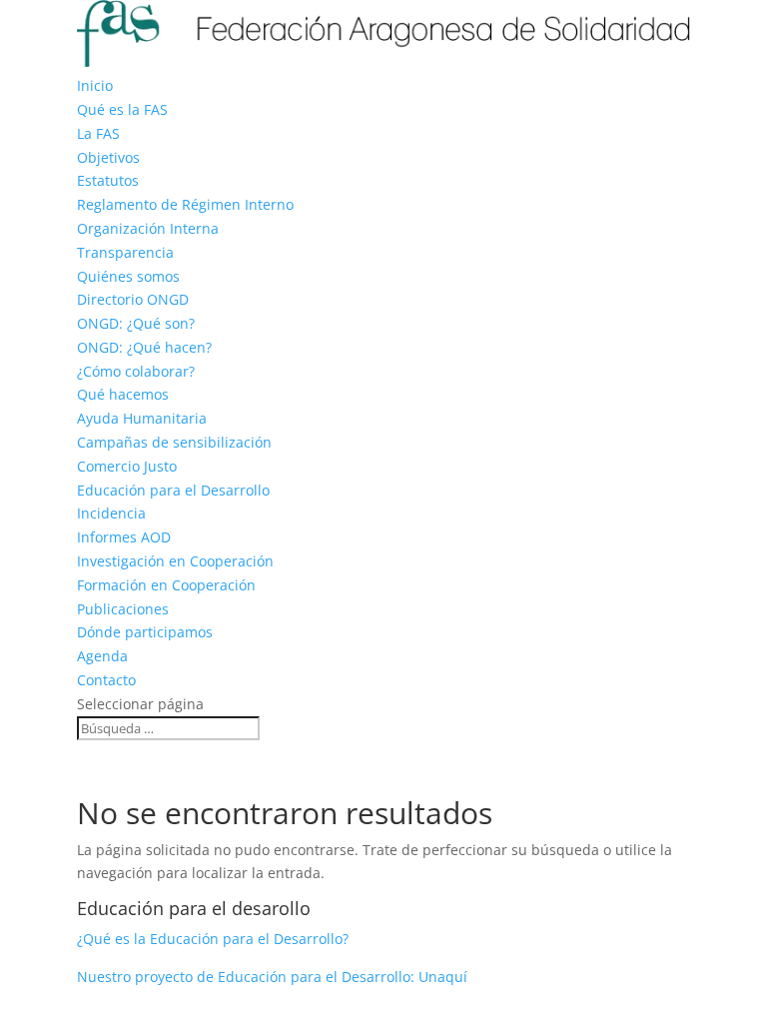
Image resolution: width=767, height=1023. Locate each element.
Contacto (106, 679)
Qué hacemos (123, 394)
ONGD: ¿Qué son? (136, 323)
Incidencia (111, 513)
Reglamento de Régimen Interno (185, 204)
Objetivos (108, 157)
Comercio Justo (127, 466)
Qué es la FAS (122, 109)
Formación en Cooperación (166, 584)
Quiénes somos (128, 276)
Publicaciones (123, 608)
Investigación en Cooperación (175, 560)
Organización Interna (148, 228)
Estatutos (108, 180)
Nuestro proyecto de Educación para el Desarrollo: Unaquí (272, 976)
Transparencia (125, 252)
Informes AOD (124, 536)
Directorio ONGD (133, 299)
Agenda (102, 655)
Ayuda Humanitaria (142, 418)
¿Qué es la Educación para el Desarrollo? (213, 938)
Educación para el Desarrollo (173, 490)
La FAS (98, 133)
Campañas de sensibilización (174, 442)
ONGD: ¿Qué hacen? (144, 347)
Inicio (95, 85)
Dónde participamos (145, 631)
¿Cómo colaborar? (136, 371)
